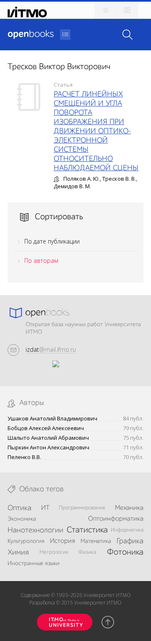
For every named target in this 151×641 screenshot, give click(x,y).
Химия (18, 552)
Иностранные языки (34, 563)
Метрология (53, 552)
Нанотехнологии (35, 530)
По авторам (41, 261)
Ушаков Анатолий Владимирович (52, 418)
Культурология (26, 541)
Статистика (87, 530)
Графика (130, 541)
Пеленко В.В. (24, 457)
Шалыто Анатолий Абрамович (48, 438)
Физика (87, 552)
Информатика (127, 530)
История (62, 541)
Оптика (19, 508)
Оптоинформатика (115, 519)
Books (31, 34)
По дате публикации (52, 241)
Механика (129, 508)
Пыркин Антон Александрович (48, 447)
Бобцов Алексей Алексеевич (46, 428)
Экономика (22, 519)
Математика (96, 541)
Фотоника (125, 552)
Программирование (82, 508)
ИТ (45, 508)
